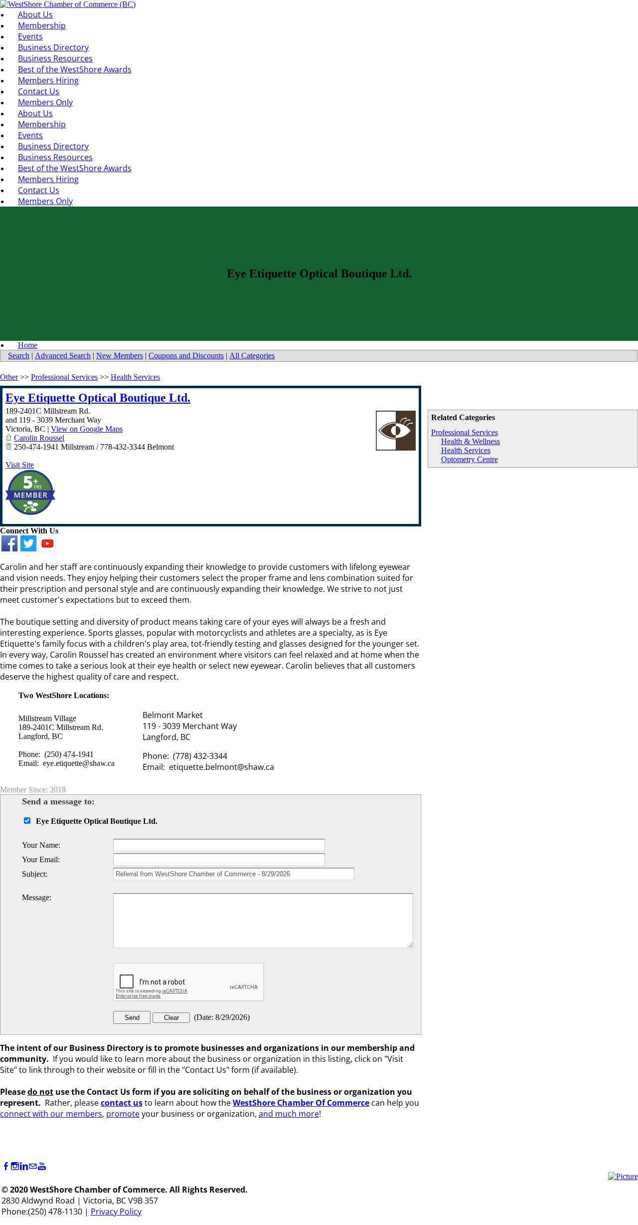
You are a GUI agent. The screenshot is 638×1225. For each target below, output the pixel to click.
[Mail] (33, 1166)
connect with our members (51, 1113)
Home (27, 345)
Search (18, 355)
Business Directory (53, 47)
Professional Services (464, 432)
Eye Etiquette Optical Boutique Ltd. (97, 397)
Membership (42, 25)
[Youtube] (42, 1166)
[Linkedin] (24, 1166)
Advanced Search (63, 355)
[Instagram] (15, 1166)
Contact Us (38, 91)
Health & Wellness (470, 441)
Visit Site (19, 465)
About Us (35, 14)
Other (9, 377)
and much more (289, 1113)
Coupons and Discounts (186, 355)
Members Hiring (48, 80)
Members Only (45, 102)
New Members (119, 355)
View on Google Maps (87, 429)
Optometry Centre (469, 459)
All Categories (252, 355)
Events (30, 36)
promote (123, 1113)
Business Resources (55, 58)
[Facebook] (6, 1166)
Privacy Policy (116, 1211)
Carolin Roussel (39, 438)
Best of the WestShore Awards (75, 69)
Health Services (465, 450)
